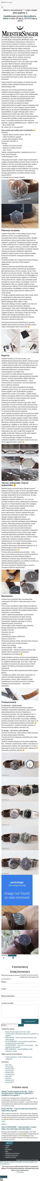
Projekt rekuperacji (11, 1057)
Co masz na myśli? (7, 1003)
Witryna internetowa (7, 996)
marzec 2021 (9, 1067)
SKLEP (10, 1143)
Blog (6, 1151)
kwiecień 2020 (9, 1069)
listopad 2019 (9, 1072)
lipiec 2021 (8, 1065)
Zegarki (7, 1145)
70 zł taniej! (20, 1172)
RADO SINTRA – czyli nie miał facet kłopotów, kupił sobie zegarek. (19, 1110)
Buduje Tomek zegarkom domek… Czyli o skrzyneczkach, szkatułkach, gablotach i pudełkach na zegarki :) (21, 1033)
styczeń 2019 (9, 1082)
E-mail (4, 989)
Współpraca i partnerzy (12, 1153)
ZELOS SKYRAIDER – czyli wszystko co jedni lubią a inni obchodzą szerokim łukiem (18, 1128)
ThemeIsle (35, 1160)
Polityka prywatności (11, 1155)
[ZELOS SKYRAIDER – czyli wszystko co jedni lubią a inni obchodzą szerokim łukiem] (3, 1124)
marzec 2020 (9, 1070)
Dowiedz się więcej (8, 1106)
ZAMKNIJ (4, 1177)
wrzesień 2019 (9, 1074)
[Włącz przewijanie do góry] (1, 1179)
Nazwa (4, 982)
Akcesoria (8, 1149)
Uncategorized (12, 955)
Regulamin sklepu (10, 1157)
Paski (7, 1147)
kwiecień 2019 (9, 1080)
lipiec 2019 (8, 1076)
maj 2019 (8, 1078)
